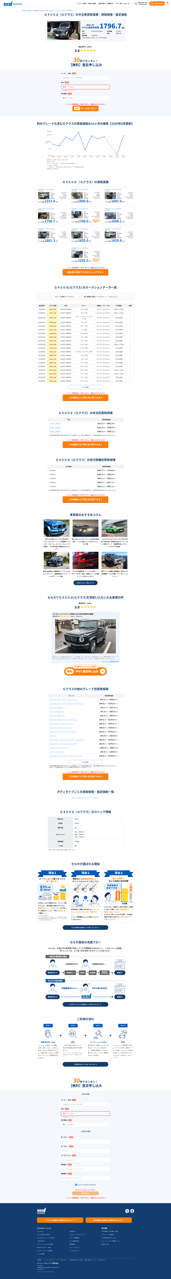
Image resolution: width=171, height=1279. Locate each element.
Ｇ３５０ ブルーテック (56, 752)
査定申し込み (105, 1244)
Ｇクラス (63, 10)
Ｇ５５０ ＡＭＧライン (56, 711)
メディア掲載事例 (74, 1238)
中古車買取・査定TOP (26, 10)
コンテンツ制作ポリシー (62, 1260)
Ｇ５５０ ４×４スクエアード (58, 748)
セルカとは (40, 1231)
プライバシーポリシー (48, 1260)
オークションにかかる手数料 (45, 1244)
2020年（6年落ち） (55, 431)
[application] (85, 144)
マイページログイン (75, 1247)
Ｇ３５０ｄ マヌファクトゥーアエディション (63, 720)
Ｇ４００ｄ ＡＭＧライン (57, 707)
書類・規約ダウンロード (91, 1260)
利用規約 (77, 1190)
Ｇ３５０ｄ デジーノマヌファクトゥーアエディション (66, 703)
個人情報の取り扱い (85, 1190)
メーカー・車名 (66, 73)
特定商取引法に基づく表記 (76, 1260)
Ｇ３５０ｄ (52, 736)
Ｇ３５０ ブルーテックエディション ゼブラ (63, 744)
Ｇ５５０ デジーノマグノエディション (61, 724)
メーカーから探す (82, 3)
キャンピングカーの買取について (111, 1241)
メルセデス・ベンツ (54, 10)
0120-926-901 (143, 4)
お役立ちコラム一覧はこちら (85, 583)
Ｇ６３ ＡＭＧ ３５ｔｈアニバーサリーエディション (66, 756)
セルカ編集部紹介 (74, 1241)
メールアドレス (66, 1155)
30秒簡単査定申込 (159, 3)
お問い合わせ (102, 1260)
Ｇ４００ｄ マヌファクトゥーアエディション (63, 699)
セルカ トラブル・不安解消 (44, 1250)
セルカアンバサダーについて (77, 1234)
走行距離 (64, 93)
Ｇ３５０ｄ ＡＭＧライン (57, 716)
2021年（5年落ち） (55, 427)
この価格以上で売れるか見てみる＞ (85, 397)
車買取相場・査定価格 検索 (41, 10)
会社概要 (39, 1260)
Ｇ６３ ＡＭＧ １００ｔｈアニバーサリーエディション (66, 740)
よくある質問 (41, 1254)
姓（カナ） (64, 1137)
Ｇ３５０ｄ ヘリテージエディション (60, 728)
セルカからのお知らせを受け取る (86, 1185)
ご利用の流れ (101, 3)
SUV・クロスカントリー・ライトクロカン (85, 797)
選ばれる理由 (92, 3)
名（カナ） (64, 1146)
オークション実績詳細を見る (110, 661)
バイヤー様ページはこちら (122, 3)
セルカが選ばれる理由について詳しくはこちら (84, 927)
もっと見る (85, 387)
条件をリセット (113, 296)
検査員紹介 (72, 1244)
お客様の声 (110, 3)
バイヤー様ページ (74, 1250)
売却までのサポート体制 (44, 1247)
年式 (62, 82)
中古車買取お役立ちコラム (109, 1238)
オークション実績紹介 (108, 1234)
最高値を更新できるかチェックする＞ (85, 272)
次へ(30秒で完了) (86, 108)
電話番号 (64, 1164)
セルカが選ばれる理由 (43, 1234)
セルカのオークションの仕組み (46, 1238)
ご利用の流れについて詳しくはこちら (84, 1064)
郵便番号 (64, 1173)
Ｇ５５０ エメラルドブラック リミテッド (62, 732)
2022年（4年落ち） (55, 423)
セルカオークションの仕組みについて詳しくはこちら (84, 1004)
